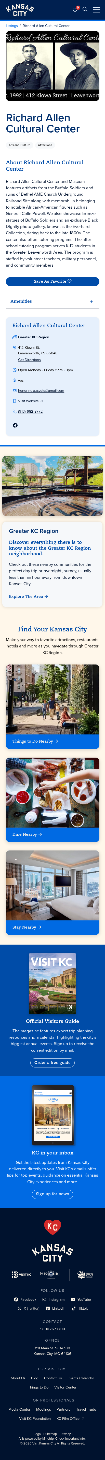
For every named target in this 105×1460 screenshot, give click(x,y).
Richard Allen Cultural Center (46, 26)
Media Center (19, 1409)
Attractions (45, 145)
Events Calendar (81, 1378)
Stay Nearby (24, 928)
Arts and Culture (19, 145)
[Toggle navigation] (96, 10)
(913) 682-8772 (30, 411)
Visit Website (28, 401)
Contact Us (53, 1378)
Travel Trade (86, 1409)
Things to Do (38, 1387)
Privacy (66, 1434)
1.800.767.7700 (52, 1329)
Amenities (21, 301)
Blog (34, 1378)
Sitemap (51, 1434)
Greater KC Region (33, 337)
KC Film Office (68, 1418)
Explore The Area (26, 597)
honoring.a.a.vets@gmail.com (41, 390)
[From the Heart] (52, 1227)
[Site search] (85, 10)
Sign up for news (52, 1194)
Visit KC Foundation (35, 1418)
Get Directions (29, 360)
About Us (17, 1378)
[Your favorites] (75, 10)
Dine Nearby (24, 835)
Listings (12, 26)
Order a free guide (52, 1063)
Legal (38, 1434)
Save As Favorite (50, 282)
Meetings (43, 1409)
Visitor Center (65, 1387)
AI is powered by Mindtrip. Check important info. (52, 1438)
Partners (63, 1409)
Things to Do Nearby (32, 742)
